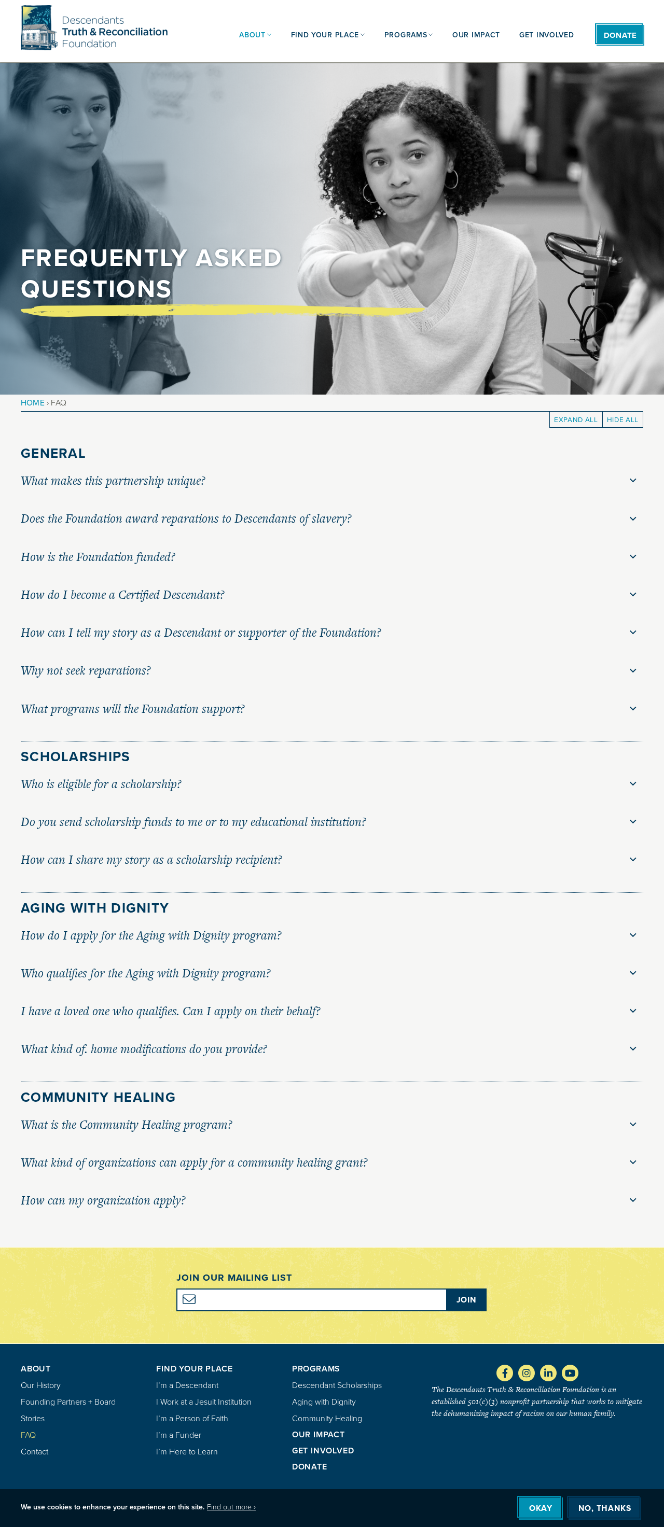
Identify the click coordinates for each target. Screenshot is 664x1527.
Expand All (576, 419)
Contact (34, 1452)
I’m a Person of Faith (192, 1418)
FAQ (28, 1435)
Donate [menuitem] (621, 35)
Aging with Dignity (324, 1402)
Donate (309, 1467)
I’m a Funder (178, 1435)
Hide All (623, 419)
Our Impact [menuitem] (476, 35)
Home (33, 403)
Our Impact (318, 1434)
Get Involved (323, 1450)
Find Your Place (194, 1369)
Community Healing (327, 1418)
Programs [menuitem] (405, 35)
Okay (540, 1509)
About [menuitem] (252, 35)
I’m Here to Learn (187, 1452)
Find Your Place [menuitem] (325, 35)
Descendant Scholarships (337, 1385)
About (36, 1369)
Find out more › (231, 1507)
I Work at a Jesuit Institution (204, 1402)
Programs (316, 1369)
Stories (33, 1418)
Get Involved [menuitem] (546, 35)
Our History (41, 1385)
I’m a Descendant (187, 1385)
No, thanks (604, 1509)
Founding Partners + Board (68, 1402)
